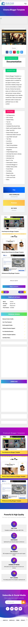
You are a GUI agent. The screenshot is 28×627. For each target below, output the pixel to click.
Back (6, 292)
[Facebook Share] (7, 52)
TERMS (17, 620)
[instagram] (20, 609)
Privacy (23, 620)
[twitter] (12, 609)
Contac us (11, 620)
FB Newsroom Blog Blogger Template (10, 273)
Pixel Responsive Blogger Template (10, 231)
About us (5, 620)
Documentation (14, 61)
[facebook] (7, 609)
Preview (14, 48)
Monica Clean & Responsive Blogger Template (13, 252)
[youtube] (16, 609)
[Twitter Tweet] (10, 52)
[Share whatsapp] (18, 52)
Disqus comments (14, 286)
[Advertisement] (14, 624)
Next (21, 292)
